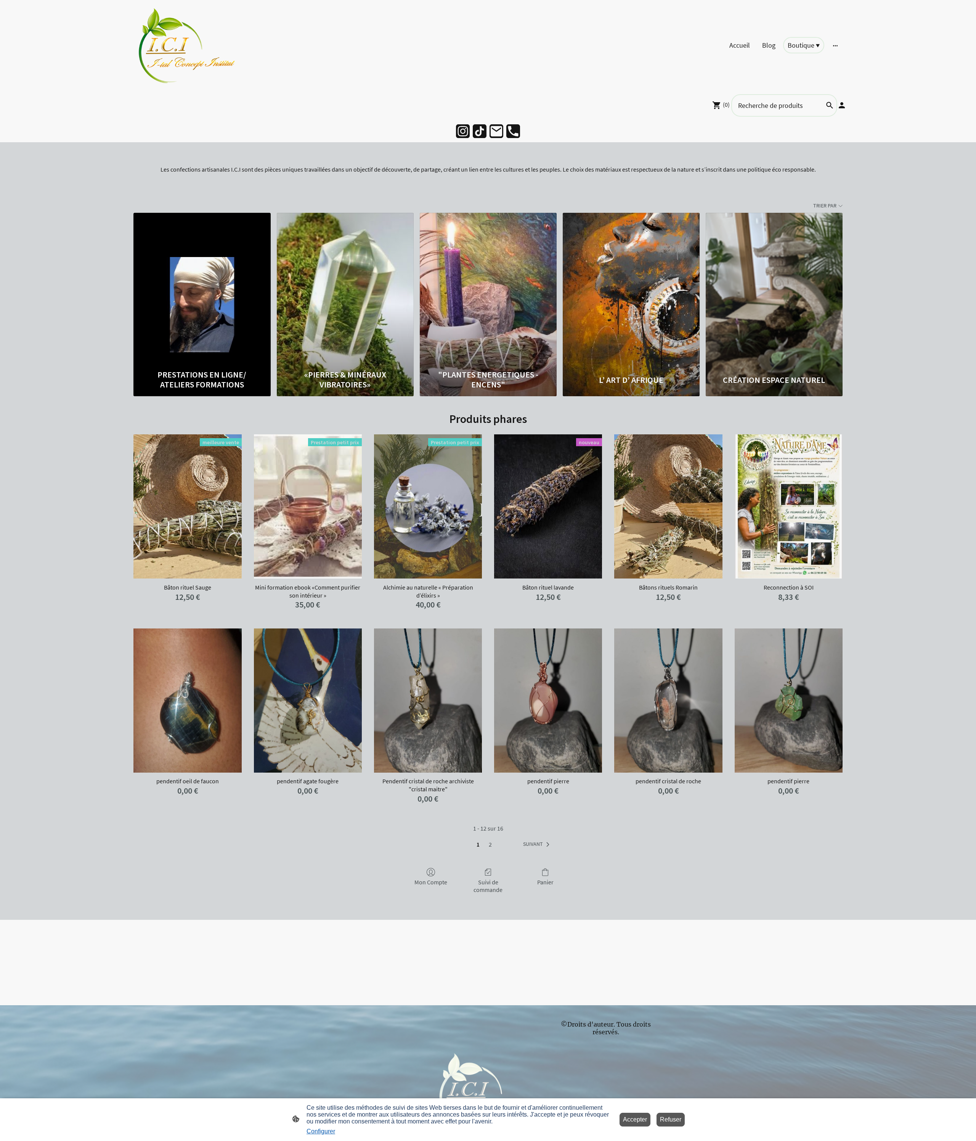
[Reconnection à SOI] (789, 506)
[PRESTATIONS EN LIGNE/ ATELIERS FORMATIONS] (201, 289)
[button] (537, 844)
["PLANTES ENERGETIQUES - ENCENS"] (488, 289)
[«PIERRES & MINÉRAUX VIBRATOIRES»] (345, 289)
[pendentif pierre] (548, 700)
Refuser (670, 1119)
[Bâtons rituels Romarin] (668, 506)
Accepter (635, 1119)
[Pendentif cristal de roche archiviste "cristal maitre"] (428, 700)
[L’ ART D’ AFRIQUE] (631, 289)
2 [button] (490, 844)
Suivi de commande (488, 885)
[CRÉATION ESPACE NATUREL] (774, 289)
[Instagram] (463, 131)
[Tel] (513, 131)
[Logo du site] (188, 45)
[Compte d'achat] (841, 105)
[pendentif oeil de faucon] (187, 700)
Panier (545, 882)
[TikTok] (479, 131)
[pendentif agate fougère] (308, 700)
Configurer (321, 1131)
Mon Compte (430, 882)
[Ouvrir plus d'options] (835, 45)
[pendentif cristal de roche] (668, 700)
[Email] (496, 131)
